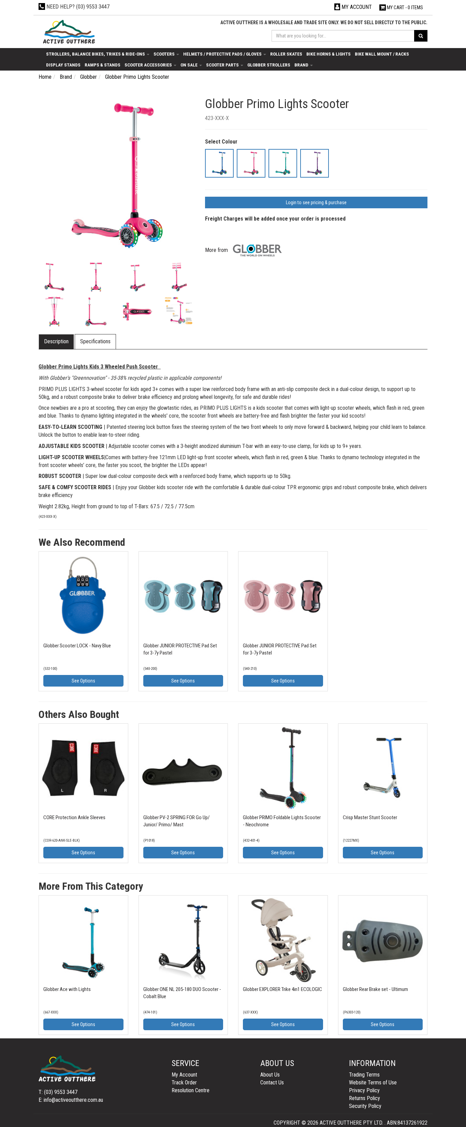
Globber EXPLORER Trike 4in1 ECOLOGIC (282, 989)
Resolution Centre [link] (190, 1090)
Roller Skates (286, 54)
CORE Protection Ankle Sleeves (74, 817)
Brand (301, 64)
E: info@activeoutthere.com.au (71, 1100)
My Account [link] (184, 1074)
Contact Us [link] (272, 1082)
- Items (405, 7)
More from (217, 250)
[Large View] (54, 277)
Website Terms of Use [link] (373, 1082)
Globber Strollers (268, 64)
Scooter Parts (223, 64)
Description (56, 341)
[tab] (57, 341)
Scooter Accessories (149, 64)
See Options (83, 680)
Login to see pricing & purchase (316, 202)
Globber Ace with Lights (67, 989)
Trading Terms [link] (364, 1074)
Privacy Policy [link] (364, 1090)
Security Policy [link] (365, 1106)
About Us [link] (270, 1074)
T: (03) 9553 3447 (58, 1092)
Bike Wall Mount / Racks (382, 54)
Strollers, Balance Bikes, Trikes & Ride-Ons (96, 54)
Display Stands (63, 64)
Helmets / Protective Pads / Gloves (223, 54)
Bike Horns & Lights (328, 54)
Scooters (165, 54)
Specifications (95, 341)
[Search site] (420, 36)
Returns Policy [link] (364, 1098)
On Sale (189, 64)
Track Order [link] (184, 1082)
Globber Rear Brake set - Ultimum (375, 989)
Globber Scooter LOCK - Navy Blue (77, 646)
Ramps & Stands (102, 64)
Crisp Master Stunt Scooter (370, 817)
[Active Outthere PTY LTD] (68, 32)
